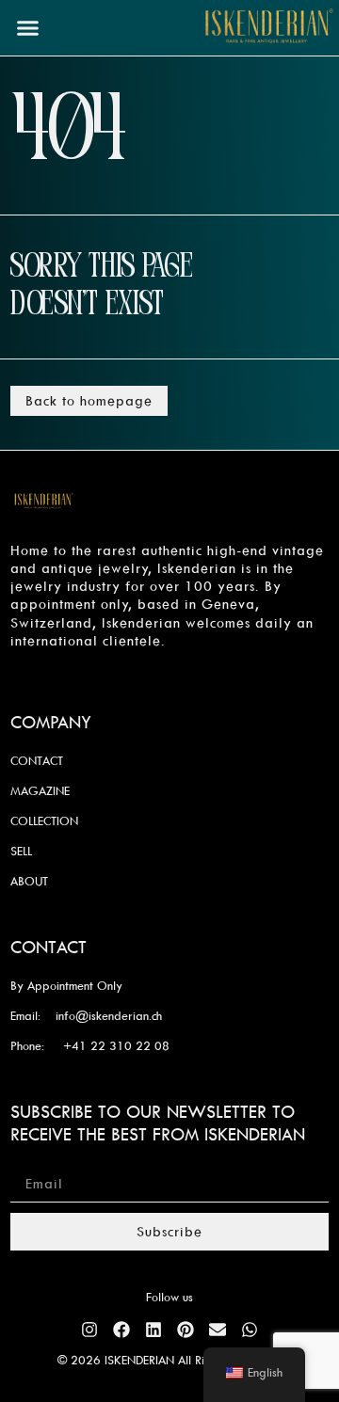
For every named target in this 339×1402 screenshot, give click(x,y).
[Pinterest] (185, 1329)
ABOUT (29, 880)
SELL (21, 850)
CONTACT (36, 760)
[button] (28, 28)
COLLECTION (44, 820)
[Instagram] (89, 1329)
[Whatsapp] (249, 1329)
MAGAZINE (40, 790)
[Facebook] (121, 1329)
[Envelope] (217, 1329)
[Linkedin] (153, 1329)
